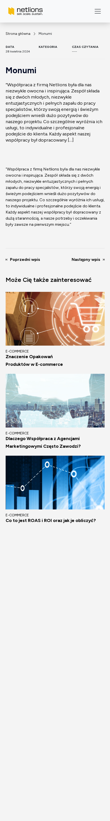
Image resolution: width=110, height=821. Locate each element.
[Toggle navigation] (98, 11)
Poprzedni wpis (25, 259)
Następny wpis (86, 259)
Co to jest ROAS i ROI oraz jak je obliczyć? (51, 520)
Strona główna (18, 33)
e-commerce (17, 351)
